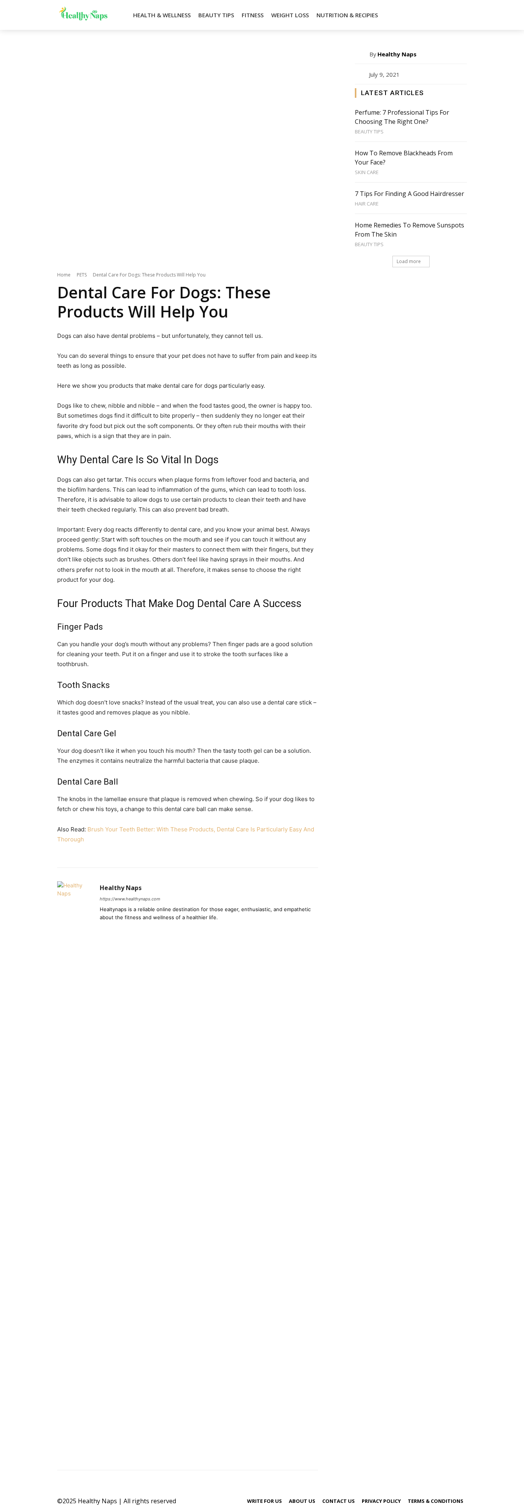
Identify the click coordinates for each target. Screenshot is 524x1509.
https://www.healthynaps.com (130, 899)
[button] (457, 15)
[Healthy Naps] (74, 1168)
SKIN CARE (367, 172)
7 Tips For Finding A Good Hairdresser (409, 193)
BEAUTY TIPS (369, 131)
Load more (409, 261)
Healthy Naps (121, 888)
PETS (82, 275)
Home (64, 275)
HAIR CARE (367, 203)
